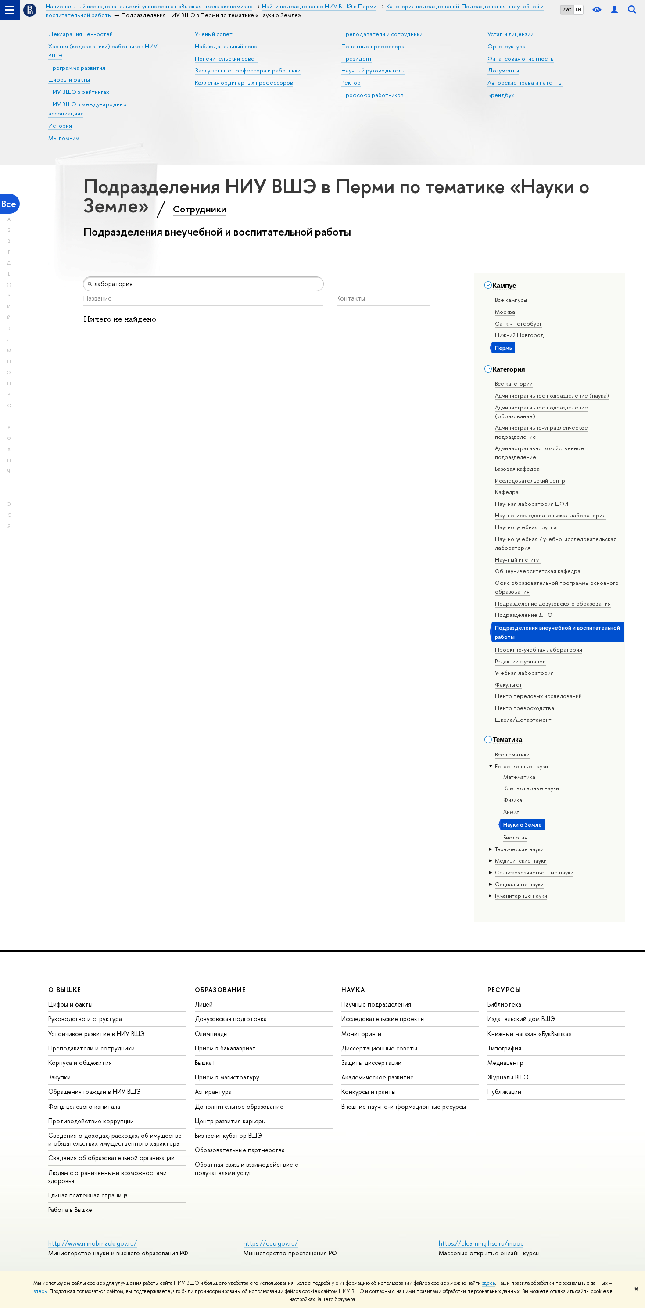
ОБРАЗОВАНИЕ (220, 989)
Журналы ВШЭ (508, 1077)
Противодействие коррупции (91, 1121)
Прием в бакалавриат (225, 1048)
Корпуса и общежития (80, 1062)
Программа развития (76, 68)
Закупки (59, 1077)
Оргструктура (506, 46)
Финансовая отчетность (520, 58)
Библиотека (504, 1004)
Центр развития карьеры (230, 1121)
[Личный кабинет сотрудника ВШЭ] (614, 10)
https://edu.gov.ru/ (271, 1243)
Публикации (504, 1091)
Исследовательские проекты (383, 1018)
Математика (519, 777)
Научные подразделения (376, 1004)
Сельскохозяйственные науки (534, 872)
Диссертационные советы (379, 1048)
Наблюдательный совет (228, 46)
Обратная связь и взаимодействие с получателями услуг (246, 1168)
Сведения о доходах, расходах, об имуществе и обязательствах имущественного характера (115, 1139)
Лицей (204, 1004)
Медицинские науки (521, 860)
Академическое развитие (377, 1077)
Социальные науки (519, 884)
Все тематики (512, 754)
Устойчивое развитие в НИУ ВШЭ (96, 1033)
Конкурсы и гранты (368, 1091)
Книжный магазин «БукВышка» (529, 1033)
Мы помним (63, 138)
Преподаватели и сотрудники (382, 34)
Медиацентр (505, 1062)
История (60, 125)
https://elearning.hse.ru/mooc (481, 1243)
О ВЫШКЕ (65, 989)
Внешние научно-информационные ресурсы (403, 1106)
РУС (567, 10)
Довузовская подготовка (231, 1018)
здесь (488, 1282)
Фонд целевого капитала (84, 1106)
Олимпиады (211, 1033)
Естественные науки (521, 766)
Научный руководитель (373, 70)
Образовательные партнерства (240, 1150)
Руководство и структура (85, 1018)
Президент (356, 58)
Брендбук (500, 95)
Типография (504, 1048)
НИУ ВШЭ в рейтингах (78, 92)
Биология (515, 837)
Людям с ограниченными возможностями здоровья (107, 1176)
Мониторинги (361, 1033)
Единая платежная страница (88, 1195)
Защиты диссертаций (371, 1062)
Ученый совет (214, 34)
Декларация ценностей (80, 34)
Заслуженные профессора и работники (248, 70)
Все (8, 203)
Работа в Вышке (70, 1209)
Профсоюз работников (372, 95)
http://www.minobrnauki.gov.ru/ (92, 1243)
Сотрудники (199, 208)
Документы (503, 70)
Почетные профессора (373, 46)
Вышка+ (205, 1062)
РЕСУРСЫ (504, 989)
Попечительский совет (226, 58)
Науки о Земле (522, 824)
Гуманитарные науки (521, 895)
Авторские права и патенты (525, 82)
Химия (511, 812)
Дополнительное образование (239, 1106)
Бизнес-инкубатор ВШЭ (228, 1135)
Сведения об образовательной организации (111, 1158)
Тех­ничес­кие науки (519, 849)
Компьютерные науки (531, 788)
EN (578, 10)
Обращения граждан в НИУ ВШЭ (94, 1091)
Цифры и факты (69, 79)
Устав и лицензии (510, 34)
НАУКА (353, 989)
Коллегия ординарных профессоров (244, 82)
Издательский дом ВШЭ (521, 1018)
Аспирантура (213, 1091)
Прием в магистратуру (227, 1077)
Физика (512, 800)
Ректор (351, 82)
